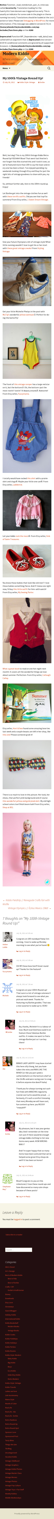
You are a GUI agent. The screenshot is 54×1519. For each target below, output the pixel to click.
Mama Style (9, 1399)
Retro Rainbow (11, 1420)
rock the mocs (22, 536)
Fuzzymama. (23, 393)
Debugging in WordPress (34, 20)
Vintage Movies (11, 1477)
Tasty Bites (9, 1440)
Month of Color (11, 1403)
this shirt (31, 478)
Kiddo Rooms (10, 1351)
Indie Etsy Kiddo (14, 1375)
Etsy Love (9, 1302)
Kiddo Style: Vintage (27, 82)
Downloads (9, 1298)
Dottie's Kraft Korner (16, 1290)
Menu (5, 68)
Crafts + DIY (9, 1287)
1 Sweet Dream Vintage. (37, 199)
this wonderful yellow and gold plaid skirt (21, 801)
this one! (6, 734)
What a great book (11, 668)
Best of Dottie (13, 1283)
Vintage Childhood (12, 1461)
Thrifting (8, 1448)
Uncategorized (11, 1453)
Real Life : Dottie (11, 1416)
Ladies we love (11, 1391)
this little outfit (20, 589)
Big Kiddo (11, 1362)
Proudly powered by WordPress (27, 1513)
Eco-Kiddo (12, 1371)
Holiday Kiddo (10, 1315)
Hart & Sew (18, 728)
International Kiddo (12, 1319)
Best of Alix (12, 1278)
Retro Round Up (11, 1424)
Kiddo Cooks (10, 1334)
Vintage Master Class (13, 1473)
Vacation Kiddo (11, 1457)
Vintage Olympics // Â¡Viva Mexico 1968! (29, 908)
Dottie (42, 82)
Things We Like (11, 1444)
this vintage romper (23, 384)
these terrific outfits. (16, 196)
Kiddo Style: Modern (13, 1355)
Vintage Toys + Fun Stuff (14, 1489)
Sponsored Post (11, 1436)
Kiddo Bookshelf (11, 1323)
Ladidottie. (17, 484)
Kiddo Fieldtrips (11, 1339)
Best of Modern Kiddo (13, 1275)
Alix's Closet (10, 1267)
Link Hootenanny (11, 1395)
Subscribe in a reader (14, 1234)
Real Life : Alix (10, 1412)
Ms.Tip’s (6, 314)
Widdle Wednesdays (13, 1498)
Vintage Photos (11, 1481)
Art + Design (10, 1271)
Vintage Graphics (11, 1465)
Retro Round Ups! (12, 1428)
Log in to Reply (24, 951)
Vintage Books (13, 1330)
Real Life (8, 1407)
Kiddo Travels (10, 1387)
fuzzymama (7, 971)
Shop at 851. (8, 807)
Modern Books (13, 1326)
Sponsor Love (10, 1432)
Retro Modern (13, 1379)
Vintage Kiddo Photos (13, 1469)
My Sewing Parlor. (26, 592)
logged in (18, 1219)
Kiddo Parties (10, 1347)
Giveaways (9, 1306)
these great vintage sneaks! (19, 248)
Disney (7, 1294)
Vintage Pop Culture (13, 1485)
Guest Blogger (11, 1311)
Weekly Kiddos (11, 1493)
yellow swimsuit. (27, 314)
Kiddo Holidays (11, 1343)
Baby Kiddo (12, 1358)
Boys (10, 1367)
